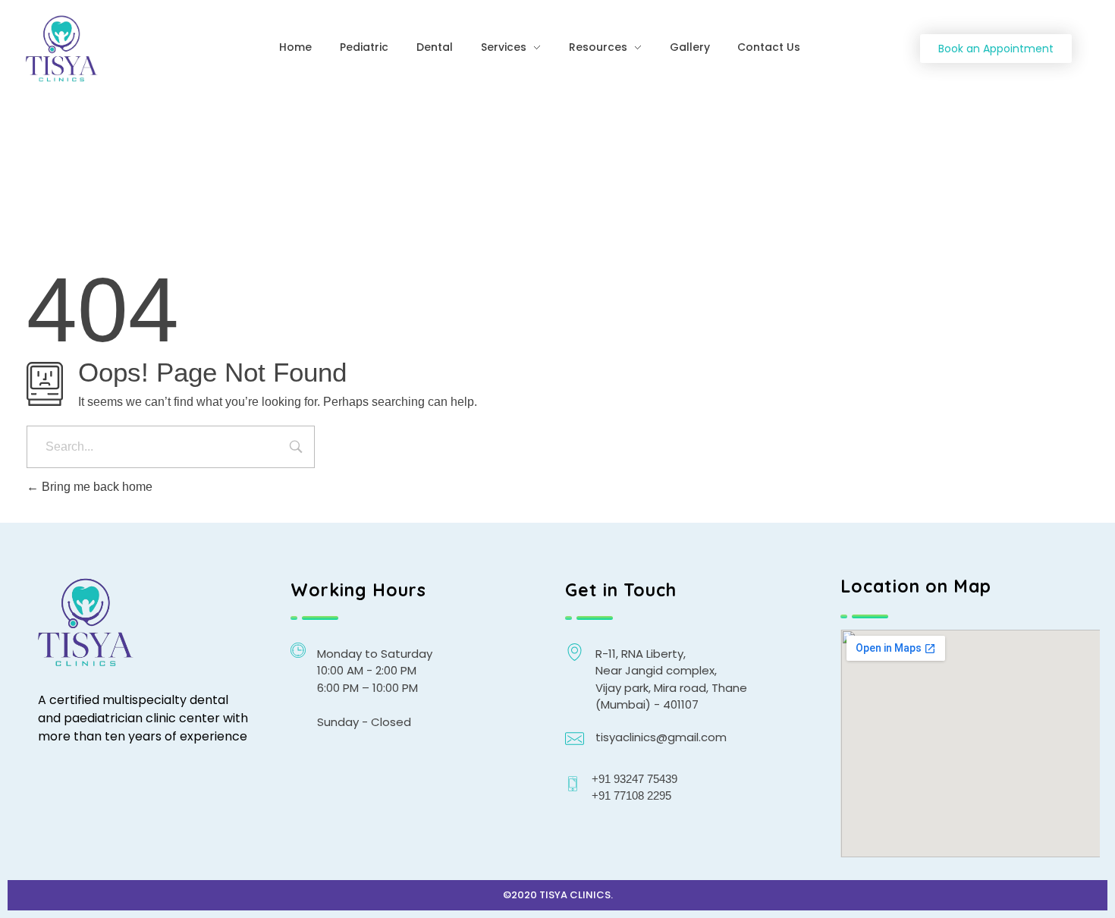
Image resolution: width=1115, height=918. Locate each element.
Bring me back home (95, 486)
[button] (996, 48)
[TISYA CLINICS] (119, 49)
